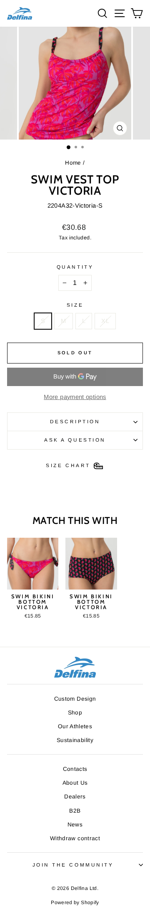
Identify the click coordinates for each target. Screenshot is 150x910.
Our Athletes (75, 726)
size (75, 305)
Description (75, 421)
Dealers (75, 796)
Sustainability (75, 740)
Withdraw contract (75, 838)
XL (105, 321)
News (75, 824)
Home (73, 163)
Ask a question (74, 439)
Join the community (73, 864)
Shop (75, 712)
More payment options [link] (75, 397)
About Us (75, 783)
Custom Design (75, 699)
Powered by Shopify (75, 902)
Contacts (75, 769)
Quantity (75, 266)
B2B (74, 811)
